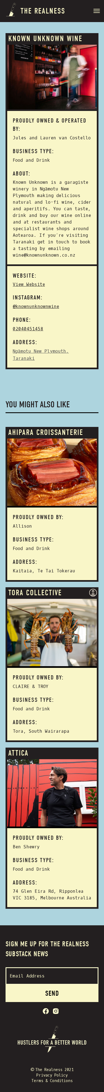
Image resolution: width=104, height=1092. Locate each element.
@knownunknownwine (36, 306)
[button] (97, 12)
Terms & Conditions (52, 1080)
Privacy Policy (52, 1075)
